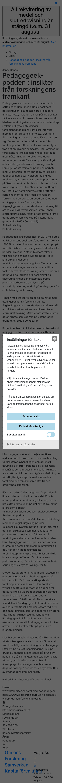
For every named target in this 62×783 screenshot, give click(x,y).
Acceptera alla (31, 416)
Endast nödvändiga (31, 426)
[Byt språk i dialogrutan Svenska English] (54, 339)
